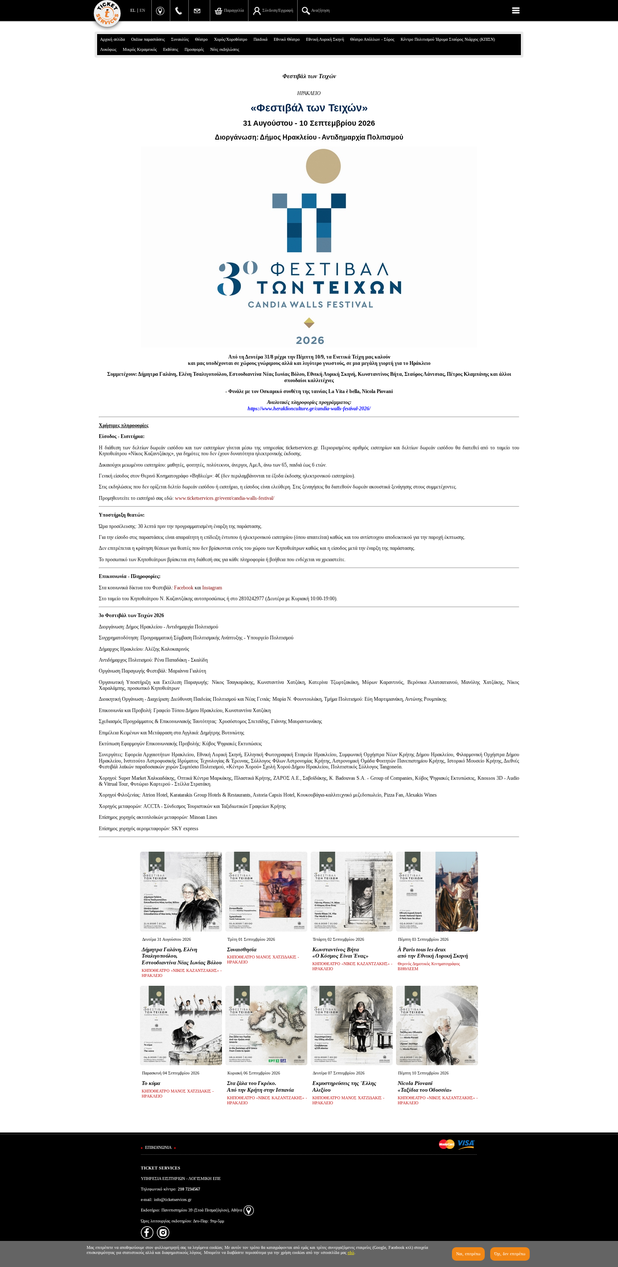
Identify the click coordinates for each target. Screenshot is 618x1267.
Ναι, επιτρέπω (468, 1253)
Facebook (183, 588)
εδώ (351, 1252)
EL (132, 10)
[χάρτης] (248, 1210)
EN (142, 10)
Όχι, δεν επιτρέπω (510, 1253)
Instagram (212, 588)
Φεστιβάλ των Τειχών (309, 76)
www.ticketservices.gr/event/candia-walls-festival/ (224, 498)
